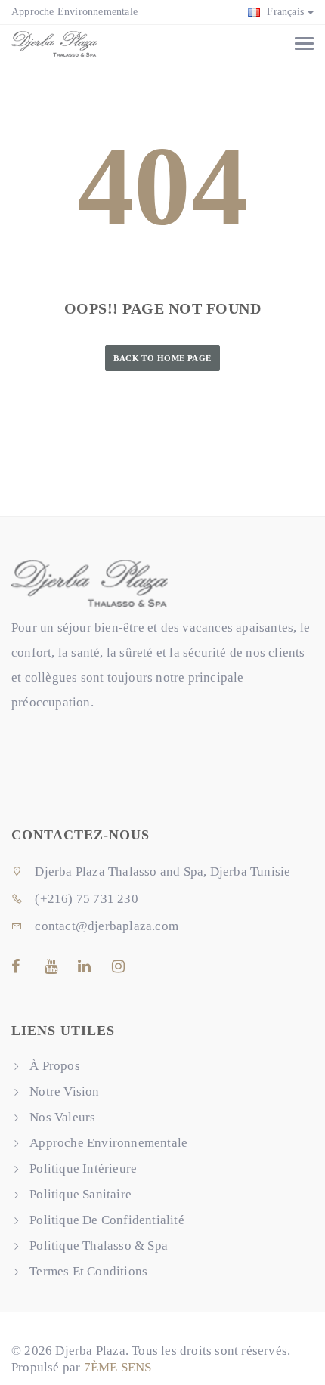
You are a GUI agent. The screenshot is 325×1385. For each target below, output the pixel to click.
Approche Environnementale (74, 11)
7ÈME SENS (118, 1367)
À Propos (54, 1066)
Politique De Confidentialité (106, 1220)
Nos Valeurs (62, 1117)
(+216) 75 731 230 (85, 899)
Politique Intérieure (83, 1168)
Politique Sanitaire (80, 1194)
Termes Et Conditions (88, 1271)
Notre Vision (64, 1091)
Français (284, 11)
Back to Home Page (162, 358)
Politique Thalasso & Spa (98, 1245)
